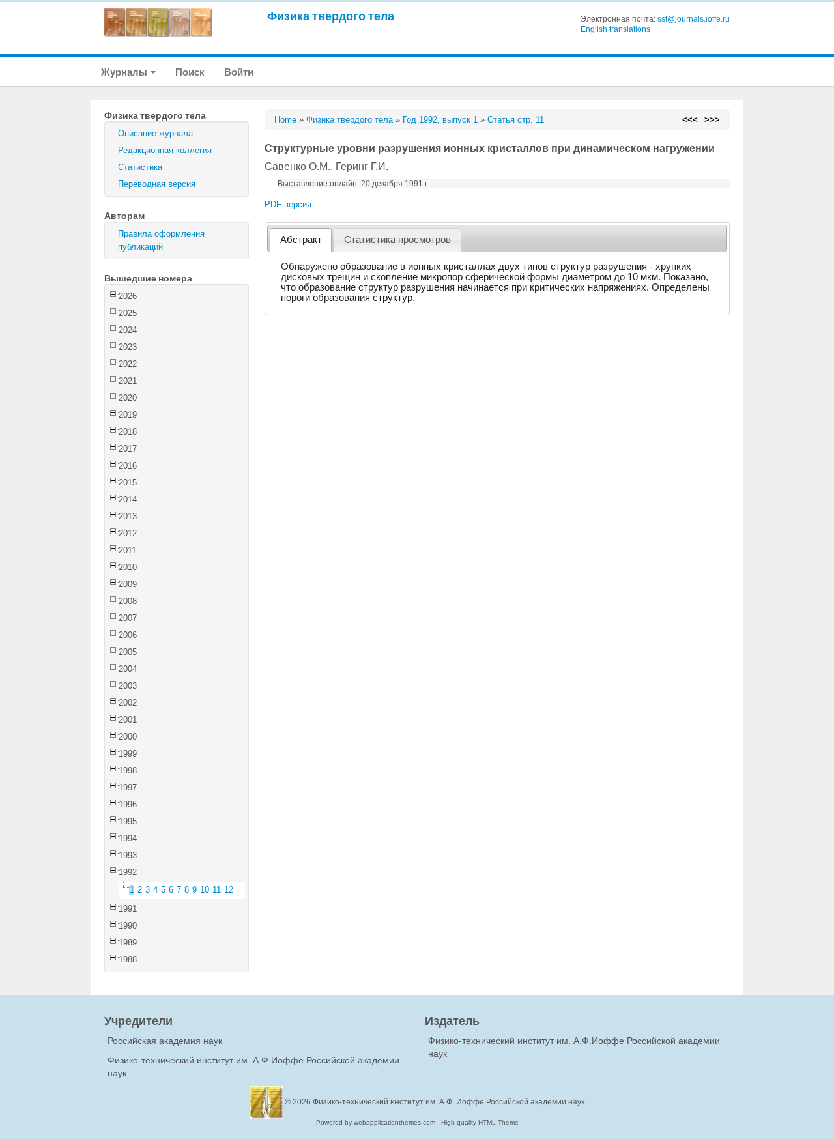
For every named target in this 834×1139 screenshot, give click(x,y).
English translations (615, 29)
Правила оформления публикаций (161, 240)
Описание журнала (155, 133)
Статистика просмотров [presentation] (397, 240)
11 (216, 890)
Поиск (190, 72)
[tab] (301, 240)
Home (285, 119)
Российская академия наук (165, 1040)
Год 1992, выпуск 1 (440, 119)
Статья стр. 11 (515, 119)
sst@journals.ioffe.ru (693, 18)
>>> (712, 119)
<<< (690, 119)
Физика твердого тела (330, 15)
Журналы (125, 72)
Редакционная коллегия (165, 150)
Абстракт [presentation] (301, 240)
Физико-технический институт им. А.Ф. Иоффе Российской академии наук (448, 1101)
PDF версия (288, 204)
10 (204, 890)
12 (228, 890)
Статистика (140, 167)
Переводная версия (156, 184)
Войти (238, 72)
